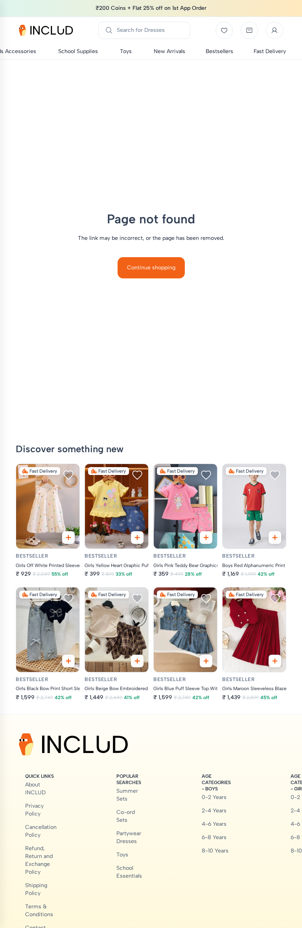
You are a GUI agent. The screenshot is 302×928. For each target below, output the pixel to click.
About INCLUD (35, 788)
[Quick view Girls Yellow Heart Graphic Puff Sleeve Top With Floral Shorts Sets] (137, 537)
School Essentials (129, 872)
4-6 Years (214, 824)
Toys (122, 854)
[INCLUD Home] (46, 30)
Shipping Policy (36, 889)
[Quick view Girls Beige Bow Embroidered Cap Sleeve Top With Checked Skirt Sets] (137, 661)
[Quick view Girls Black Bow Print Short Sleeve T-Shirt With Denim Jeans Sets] (68, 661)
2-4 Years (214, 810)
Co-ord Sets (125, 816)
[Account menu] (274, 30)
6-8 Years (214, 837)
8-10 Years (215, 850)
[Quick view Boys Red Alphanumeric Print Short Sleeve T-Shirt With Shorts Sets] (275, 537)
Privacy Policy (34, 810)
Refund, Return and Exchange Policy (39, 860)
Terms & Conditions (39, 910)
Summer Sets (127, 795)
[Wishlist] (224, 30)
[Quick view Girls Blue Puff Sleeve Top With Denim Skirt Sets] (206, 661)
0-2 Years (214, 797)
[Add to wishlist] (68, 475)
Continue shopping (151, 267)
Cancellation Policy (41, 831)
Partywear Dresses (128, 837)
